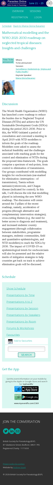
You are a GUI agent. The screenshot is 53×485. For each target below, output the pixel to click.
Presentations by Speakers (23, 315)
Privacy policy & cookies (13, 464)
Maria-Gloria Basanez (25, 78)
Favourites (13, 334)
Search (26, 355)
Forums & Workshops (20, 328)
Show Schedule (15, 288)
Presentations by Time (20, 295)
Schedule (7, 26)
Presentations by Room (21, 321)
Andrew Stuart (19, 467)
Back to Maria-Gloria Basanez (29, 26)
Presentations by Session (22, 308)
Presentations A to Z (19, 301)
